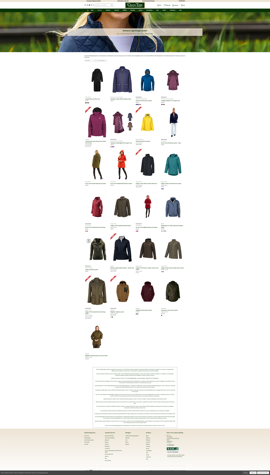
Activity (141, 10)
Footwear (116, 10)
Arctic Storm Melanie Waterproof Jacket (121, 183)
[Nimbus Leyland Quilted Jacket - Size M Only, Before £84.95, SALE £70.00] (122, 249)
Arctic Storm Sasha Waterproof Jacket (95, 183)
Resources (86, 435)
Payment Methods (109, 454)
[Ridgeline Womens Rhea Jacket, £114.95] (147, 291)
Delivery (106, 442)
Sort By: (95, 60)
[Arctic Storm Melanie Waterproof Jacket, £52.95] (122, 164)
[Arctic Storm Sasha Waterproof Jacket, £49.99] (97, 164)
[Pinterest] (91, 5)
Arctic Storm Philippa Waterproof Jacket (147, 227)
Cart (126, 440)
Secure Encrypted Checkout (148, 1)
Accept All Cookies (263, 473)
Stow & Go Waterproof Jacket (144, 100)
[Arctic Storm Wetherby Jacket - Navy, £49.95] (173, 122)
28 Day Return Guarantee (123, 1)
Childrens (108, 10)
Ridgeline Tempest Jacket (117, 312)
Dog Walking (149, 10)
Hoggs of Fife (134, 378)
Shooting (132, 10)
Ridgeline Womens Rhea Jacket (144, 310)
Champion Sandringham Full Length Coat (121, 143)
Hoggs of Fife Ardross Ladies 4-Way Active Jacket (147, 268)
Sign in (126, 442)
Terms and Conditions (110, 437)
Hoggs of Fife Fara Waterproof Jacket (171, 183)
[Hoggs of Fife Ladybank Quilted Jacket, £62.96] (122, 206)
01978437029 (182, 1)
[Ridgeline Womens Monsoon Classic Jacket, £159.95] (97, 336)
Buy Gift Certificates (109, 435)
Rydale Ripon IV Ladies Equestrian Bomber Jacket (172, 226)
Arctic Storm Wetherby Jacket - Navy (171, 143)
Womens (100, 10)
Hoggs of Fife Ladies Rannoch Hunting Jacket (95, 312)
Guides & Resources (89, 432)
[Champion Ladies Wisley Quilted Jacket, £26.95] (122, 80)
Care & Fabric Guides (88, 440)
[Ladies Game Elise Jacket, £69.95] (97, 249)
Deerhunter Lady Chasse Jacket (169, 310)
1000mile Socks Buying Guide (131, 435)
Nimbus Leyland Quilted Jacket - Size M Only (122, 268)
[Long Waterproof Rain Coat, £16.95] (97, 80)
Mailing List (107, 446)
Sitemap (86, 444)
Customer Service (110, 432)
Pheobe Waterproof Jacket (143, 141)
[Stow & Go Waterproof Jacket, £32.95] (147, 80)
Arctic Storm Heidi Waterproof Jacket (95, 227)
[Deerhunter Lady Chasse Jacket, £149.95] (173, 291)
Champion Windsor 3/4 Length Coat (170, 100)
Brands (164, 10)
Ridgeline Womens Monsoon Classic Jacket (96, 355)
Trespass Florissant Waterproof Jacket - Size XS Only (96, 142)
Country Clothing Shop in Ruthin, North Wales (113, 451)
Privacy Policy (108, 460)
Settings (245, 473)
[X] (94, 5)
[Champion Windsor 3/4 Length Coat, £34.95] (173, 80)
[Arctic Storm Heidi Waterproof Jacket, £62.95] (97, 206)
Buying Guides (87, 437)
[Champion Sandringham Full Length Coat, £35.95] (122, 122)
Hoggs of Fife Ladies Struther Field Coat (146, 183)
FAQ (106, 458)
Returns (106, 456)
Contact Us (107, 448)
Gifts (157, 10)
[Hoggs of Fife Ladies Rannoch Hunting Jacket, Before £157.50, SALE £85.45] (97, 291)
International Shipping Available (94, 1)
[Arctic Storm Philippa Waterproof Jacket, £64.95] (147, 206)
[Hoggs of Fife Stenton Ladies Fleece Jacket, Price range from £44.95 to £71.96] (173, 249)
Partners (107, 444)
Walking (125, 10)
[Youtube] (89, 5)
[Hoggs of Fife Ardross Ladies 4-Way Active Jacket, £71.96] (147, 249)
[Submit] (111, 5)
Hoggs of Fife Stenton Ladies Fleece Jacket (172, 268)
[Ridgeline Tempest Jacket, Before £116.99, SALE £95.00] (122, 291)
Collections (173, 10)
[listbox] (102, 61)
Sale (180, 10)
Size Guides (87, 442)
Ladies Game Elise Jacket (91, 269)
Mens (92, 10)
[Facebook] (85, 5)
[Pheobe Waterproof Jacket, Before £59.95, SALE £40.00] (147, 122)
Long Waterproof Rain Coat (92, 99)
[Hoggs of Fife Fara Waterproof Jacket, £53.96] (173, 164)
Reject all (253, 473)
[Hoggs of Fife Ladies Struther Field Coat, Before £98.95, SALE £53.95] (147, 164)
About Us (107, 440)
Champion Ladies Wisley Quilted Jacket (120, 99)
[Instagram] (87, 5)
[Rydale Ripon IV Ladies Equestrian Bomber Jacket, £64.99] (173, 206)
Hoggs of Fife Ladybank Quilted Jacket (120, 225)
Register (127, 444)
